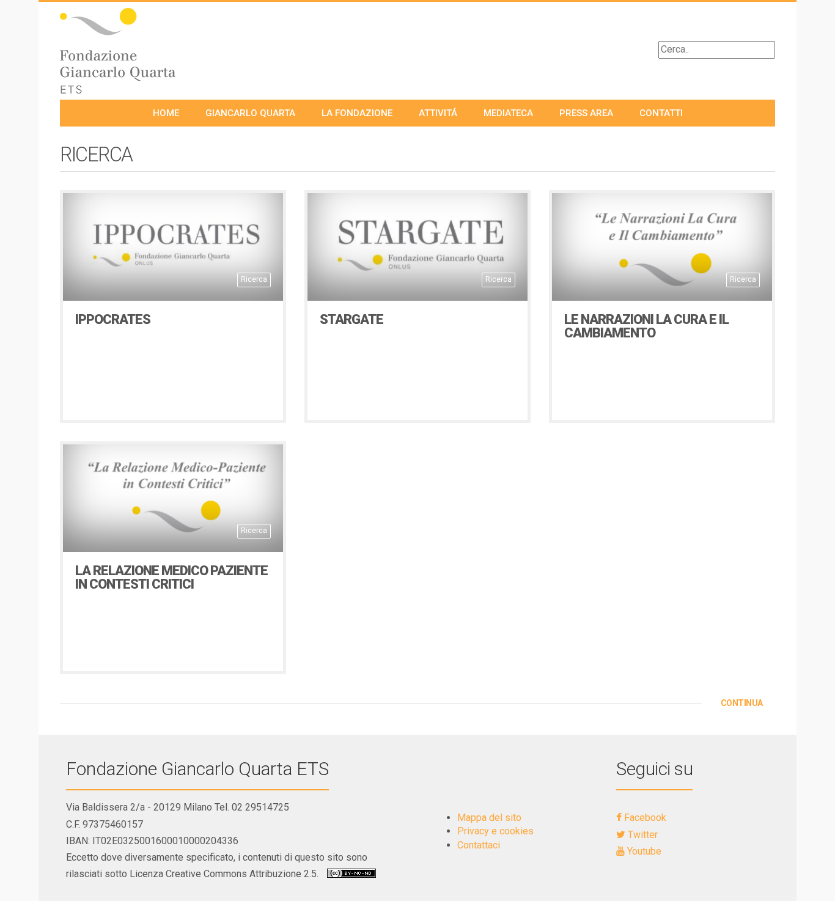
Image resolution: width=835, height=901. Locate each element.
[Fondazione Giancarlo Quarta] (142, 51)
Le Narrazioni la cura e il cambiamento (646, 326)
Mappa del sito (489, 817)
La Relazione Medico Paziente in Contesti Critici (171, 577)
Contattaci (478, 845)
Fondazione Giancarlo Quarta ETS (197, 768)
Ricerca (254, 279)
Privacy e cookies (495, 831)
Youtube (643, 851)
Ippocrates (112, 319)
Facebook (644, 817)
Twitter (641, 834)
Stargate (351, 319)
